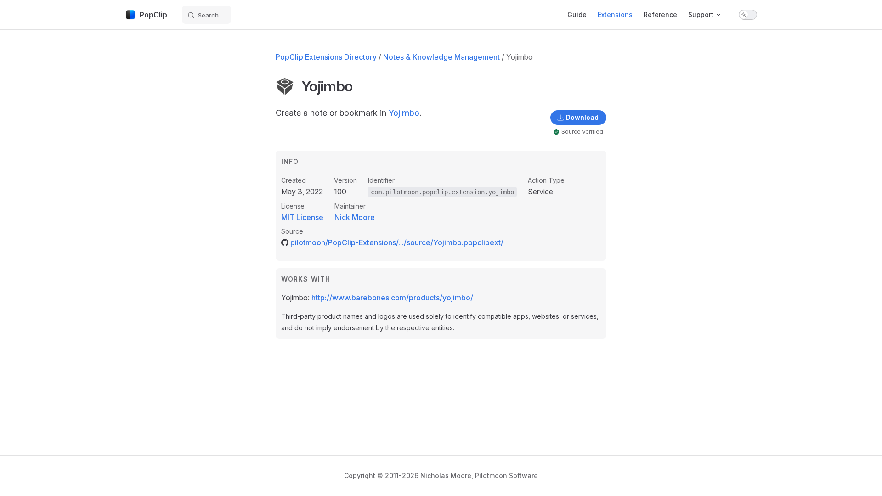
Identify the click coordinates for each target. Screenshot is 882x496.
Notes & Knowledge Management (441, 57)
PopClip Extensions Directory (326, 57)
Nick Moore (354, 217)
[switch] (748, 15)
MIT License (302, 217)
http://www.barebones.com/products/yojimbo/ (392, 297)
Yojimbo (404, 113)
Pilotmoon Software (506, 475)
